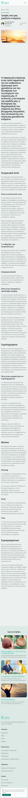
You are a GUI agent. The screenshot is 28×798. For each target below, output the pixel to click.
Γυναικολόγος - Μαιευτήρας (9, 750)
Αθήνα (3, 736)
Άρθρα (7, 9)
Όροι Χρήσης (4, 780)
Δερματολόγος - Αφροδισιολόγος (10, 759)
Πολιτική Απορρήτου (7, 782)
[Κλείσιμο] (25, 790)
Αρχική (2, 9)
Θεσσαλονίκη (4, 733)
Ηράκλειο (3, 741)
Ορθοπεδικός (4, 756)
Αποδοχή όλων (6, 794)
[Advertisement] (14, 59)
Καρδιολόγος (4, 753)
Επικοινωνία (4, 785)
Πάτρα (3, 738)
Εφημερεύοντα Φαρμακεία (8, 768)
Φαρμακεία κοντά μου (7, 771)
